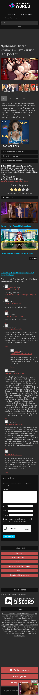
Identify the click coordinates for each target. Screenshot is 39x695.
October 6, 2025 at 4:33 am (14, 329)
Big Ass (23, 166)
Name (5, 506)
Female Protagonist (9, 622)
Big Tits (29, 166)
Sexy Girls (29, 172)
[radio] (11, 189)
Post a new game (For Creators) (19, 566)
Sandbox (14, 629)
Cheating (10, 168)
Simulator (15, 631)
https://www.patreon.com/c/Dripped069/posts (20, 295)
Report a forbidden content (19, 575)
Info (10, 98)
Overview (4, 98)
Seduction (21, 172)
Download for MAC (11, 156)
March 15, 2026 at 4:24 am (14, 424)
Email (5, 511)
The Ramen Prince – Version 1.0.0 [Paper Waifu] (17, 253)
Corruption (8, 618)
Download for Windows (13, 152)
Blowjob (3, 168)
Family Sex (26, 620)
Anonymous (12, 287)
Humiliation (14, 625)
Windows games (20, 670)
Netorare (4, 172)
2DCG (9, 166)
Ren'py (10, 172)
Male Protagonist (16, 170)
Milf (24, 170)
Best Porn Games (26, 14)
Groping (26, 622)
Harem (6, 625)
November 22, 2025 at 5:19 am (21, 354)
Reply (6, 298)
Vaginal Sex (19, 633)
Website (5, 515)
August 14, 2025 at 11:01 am (14, 316)
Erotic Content (16, 620)
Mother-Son (18, 627)
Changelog (17, 98)
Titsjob (35, 172)
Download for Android (12, 161)
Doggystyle (18, 168)
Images (24, 98)
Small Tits (23, 631)
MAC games (20, 676)
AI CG (13, 166)
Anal (14, 614)
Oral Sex (33, 627)
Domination (26, 618)
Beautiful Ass (29, 614)
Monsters (9, 627)
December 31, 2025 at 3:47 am (15, 373)
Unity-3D (11, 633)
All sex (18, 166)
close (34, 681)
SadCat (15, 172)
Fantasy (33, 620)
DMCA (19, 571)
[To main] (19, 5)
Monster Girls (30, 170)
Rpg (8, 629)
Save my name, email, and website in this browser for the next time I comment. (18, 520)
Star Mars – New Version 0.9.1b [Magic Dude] (16, 226)
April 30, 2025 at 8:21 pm (13, 289)
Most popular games (19, 558)
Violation (27, 633)
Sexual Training (31, 629)
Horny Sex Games (11, 18)
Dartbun (17, 352)
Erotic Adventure (28, 168)
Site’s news (19, 553)
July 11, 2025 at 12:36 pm (13, 304)
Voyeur (3, 174)
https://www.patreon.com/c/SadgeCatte (14, 181)
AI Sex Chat (11, 14)
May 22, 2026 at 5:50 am (13, 455)
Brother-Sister (24, 616)
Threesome (31, 631)
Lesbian (21, 625)
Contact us (19, 562)
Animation (20, 614)
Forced (20, 622)
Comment (7, 489)
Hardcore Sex (5, 170)
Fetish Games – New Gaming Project (13, 595)
